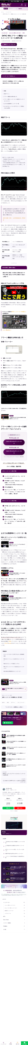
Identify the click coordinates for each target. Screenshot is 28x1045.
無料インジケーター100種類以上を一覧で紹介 (12, 697)
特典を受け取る (9, 722)
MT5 (24, 32)
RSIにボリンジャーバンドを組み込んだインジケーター (14, 667)
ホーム (2, 12)
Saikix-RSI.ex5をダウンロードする (14, 452)
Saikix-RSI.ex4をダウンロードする (14, 442)
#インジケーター (21, 702)
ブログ (6, 643)
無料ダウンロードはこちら (9, 44)
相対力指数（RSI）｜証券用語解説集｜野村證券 (14, 219)
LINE (10, 641)
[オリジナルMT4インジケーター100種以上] (14, 322)
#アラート (13, 702)
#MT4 (3, 702)
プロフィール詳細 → (14, 810)
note (10, 643)
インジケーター (8, 12)
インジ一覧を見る (6, 329)
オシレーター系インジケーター (15, 32)
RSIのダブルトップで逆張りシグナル (11, 663)
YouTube (20, 808)
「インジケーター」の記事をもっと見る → (14, 707)
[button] (14, 292)
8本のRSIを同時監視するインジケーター (12, 671)
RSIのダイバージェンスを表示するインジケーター (14, 659)
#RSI (8, 702)
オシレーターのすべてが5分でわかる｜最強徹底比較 (14, 655)
